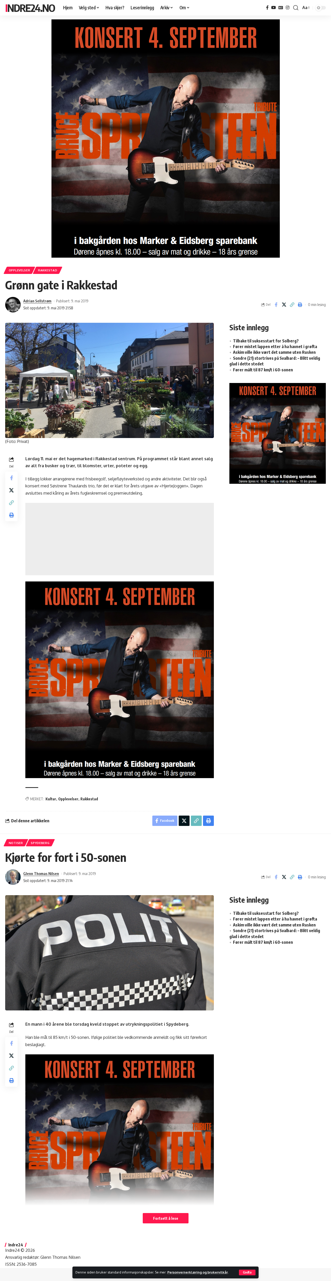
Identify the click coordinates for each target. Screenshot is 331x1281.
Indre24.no (30, 8)
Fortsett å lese (165, 1218)
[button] (247, 1272)
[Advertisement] (119, 539)
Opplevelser (19, 270)
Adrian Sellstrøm (37, 300)
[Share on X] (284, 305)
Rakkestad (47, 270)
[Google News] (280, 7)
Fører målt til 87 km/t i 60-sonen (263, 369)
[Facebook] (267, 7)
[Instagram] (287, 7)
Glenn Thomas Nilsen (41, 873)
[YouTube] (273, 7)
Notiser (16, 843)
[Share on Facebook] (276, 305)
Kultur (51, 799)
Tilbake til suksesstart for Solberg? (266, 340)
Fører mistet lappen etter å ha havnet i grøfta (275, 346)
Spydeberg (40, 843)
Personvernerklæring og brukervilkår (197, 1272)
